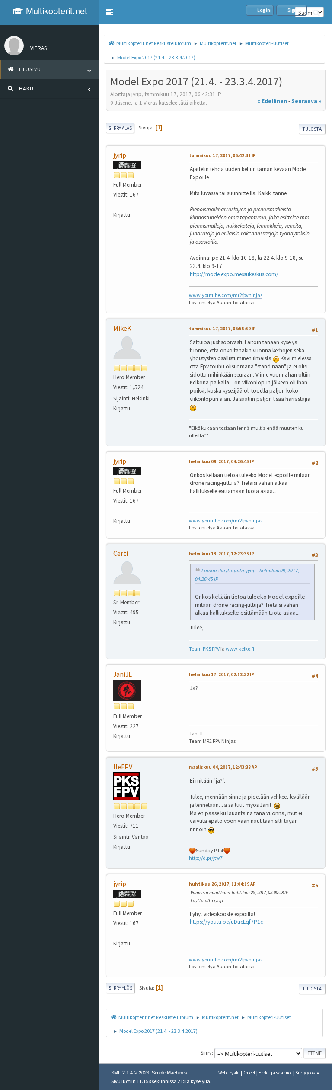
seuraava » (306, 101)
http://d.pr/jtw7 (206, 858)
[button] (109, 12)
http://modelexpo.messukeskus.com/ (234, 274)
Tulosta (312, 129)
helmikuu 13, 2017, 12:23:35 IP (221, 554)
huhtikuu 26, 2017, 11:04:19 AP (222, 884)
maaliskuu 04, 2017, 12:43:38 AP (223, 767)
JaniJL (122, 674)
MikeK (122, 328)
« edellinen (272, 101)
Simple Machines (169, 1072)
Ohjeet (248, 1073)
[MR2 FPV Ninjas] (116, 204)
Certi (120, 553)
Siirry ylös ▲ (307, 1073)
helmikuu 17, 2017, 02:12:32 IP (221, 674)
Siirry (206, 1052)
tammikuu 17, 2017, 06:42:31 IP (222, 155)
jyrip (119, 155)
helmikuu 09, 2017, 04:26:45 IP (221, 461)
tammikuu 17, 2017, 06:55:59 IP (222, 329)
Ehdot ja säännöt (275, 1073)
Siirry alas (120, 128)
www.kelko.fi (240, 648)
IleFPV (122, 766)
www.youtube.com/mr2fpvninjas (225, 295)
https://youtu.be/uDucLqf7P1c (226, 922)
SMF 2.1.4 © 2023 (130, 1072)
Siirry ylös (120, 988)
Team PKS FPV (204, 648)
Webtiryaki (229, 1073)
